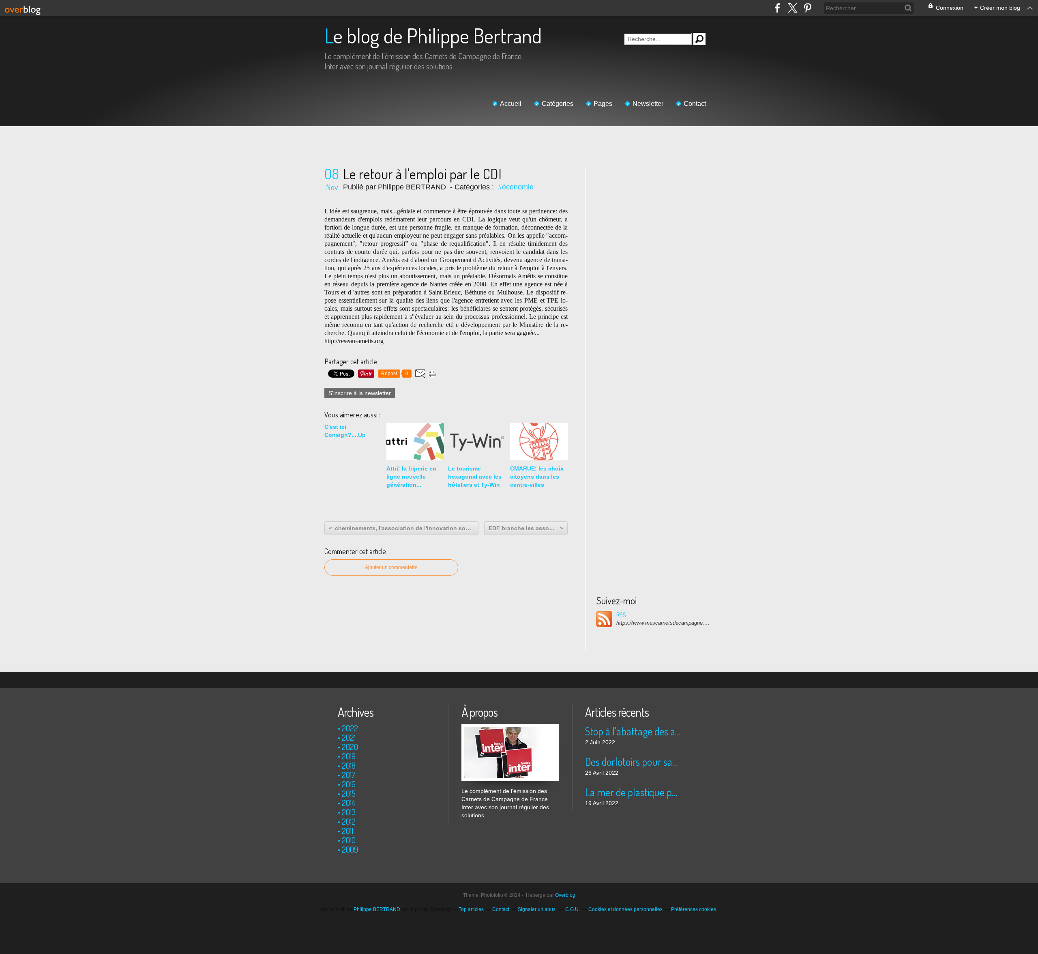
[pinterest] (807, 8)
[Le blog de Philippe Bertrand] (510, 728)
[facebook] (777, 8)
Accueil (510, 103)
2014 (348, 802)
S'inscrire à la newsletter (359, 393)
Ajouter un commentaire (391, 567)
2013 (349, 812)
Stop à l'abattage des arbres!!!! (633, 731)
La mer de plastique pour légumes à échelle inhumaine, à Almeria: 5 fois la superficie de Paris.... (633, 792)
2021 (349, 737)
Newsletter (648, 103)
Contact (695, 103)
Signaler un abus (537, 909)
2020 (350, 746)
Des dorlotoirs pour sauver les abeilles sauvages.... (633, 761)
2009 (350, 849)
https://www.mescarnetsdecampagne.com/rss (663, 623)
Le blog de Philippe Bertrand (433, 35)
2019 (349, 756)
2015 (349, 793)
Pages (603, 103)
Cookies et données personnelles (625, 909)
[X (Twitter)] (792, 8)
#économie (516, 187)
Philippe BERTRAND (377, 909)
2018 (349, 765)
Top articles (471, 909)
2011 (347, 830)
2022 (350, 728)
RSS (621, 615)
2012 (349, 821)
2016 (349, 784)
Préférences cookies (693, 909)
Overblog (565, 895)
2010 (349, 840)
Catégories (557, 103)
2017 (349, 774)
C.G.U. (572, 909)
